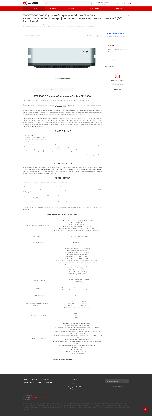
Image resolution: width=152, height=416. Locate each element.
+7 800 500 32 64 (102, 2)
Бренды (34, 379)
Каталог (25, 379)
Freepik (32, 397)
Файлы (51, 89)
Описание (27, 89)
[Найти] (92, 3)
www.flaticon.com (42, 397)
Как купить (45, 379)
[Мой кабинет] (117, 3)
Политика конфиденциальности (116, 386)
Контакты (49, 382)
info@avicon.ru (74, 383)
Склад (40, 382)
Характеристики (40, 89)
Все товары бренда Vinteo (115, 60)
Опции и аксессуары (64, 89)
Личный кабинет (29, 382)
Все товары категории (114, 57)
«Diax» (34, 399)
